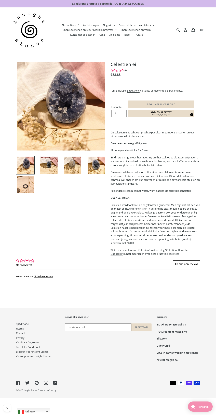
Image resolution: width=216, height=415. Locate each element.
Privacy (20, 337)
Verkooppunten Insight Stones (33, 356)
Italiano (29, 411)
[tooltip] (191, 114)
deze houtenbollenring (153, 161)
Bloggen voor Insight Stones (32, 351)
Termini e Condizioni (28, 347)
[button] (161, 113)
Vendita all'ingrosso (27, 342)
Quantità (116, 107)
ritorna (20, 328)
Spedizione (133, 90)
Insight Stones (30, 390)
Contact (20, 333)
